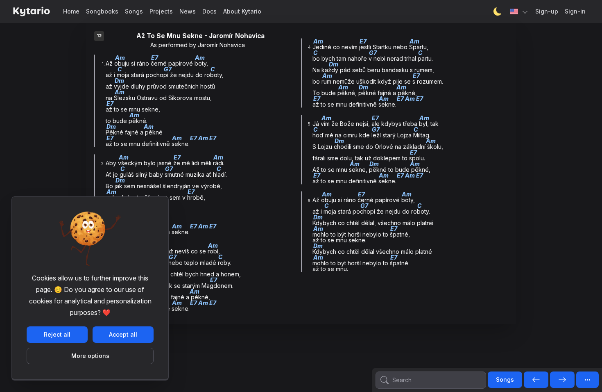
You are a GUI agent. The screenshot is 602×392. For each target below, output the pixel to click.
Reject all (57, 334)
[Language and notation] (519, 11)
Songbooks (102, 11)
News (187, 11)
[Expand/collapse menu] (587, 379)
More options (90, 355)
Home (71, 11)
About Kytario (242, 11)
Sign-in (575, 11)
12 (99, 36)
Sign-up (546, 11)
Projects (161, 11)
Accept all (123, 334)
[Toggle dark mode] (497, 11)
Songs (134, 11)
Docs (209, 11)
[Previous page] (536, 380)
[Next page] (562, 380)
